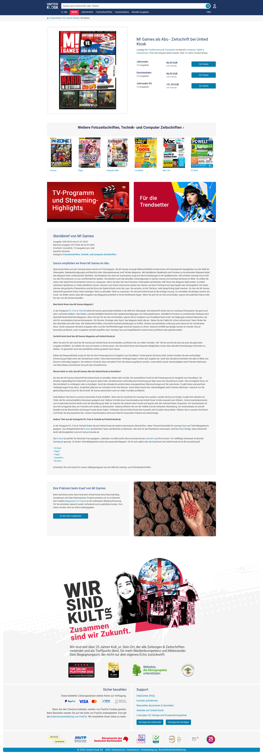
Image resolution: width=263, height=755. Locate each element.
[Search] (208, 6)
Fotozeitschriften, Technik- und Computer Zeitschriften (89, 254)
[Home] (48, 18)
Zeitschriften (87, 12)
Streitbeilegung (149, 749)
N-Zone (87, 429)
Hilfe (209, 12)
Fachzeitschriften (104, 12)
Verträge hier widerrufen (150, 722)
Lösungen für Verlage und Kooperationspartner (162, 715)
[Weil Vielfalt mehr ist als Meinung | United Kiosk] (52, 5)
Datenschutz (118, 749)
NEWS (74, 12)
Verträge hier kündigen (178, 722)
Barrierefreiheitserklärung (172, 749)
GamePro (150, 438)
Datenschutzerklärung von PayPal (69, 716)
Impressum (133, 749)
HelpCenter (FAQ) (146, 695)
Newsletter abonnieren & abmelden (155, 705)
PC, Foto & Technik (71, 18)
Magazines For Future (75, 501)
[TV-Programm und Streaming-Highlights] (88, 202)
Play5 (181, 429)
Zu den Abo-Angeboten (70, 516)
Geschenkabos (122, 12)
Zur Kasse (203, 64)
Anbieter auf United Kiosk (150, 710)
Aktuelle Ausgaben (140, 12)
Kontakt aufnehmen (147, 700)
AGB (107, 749)
